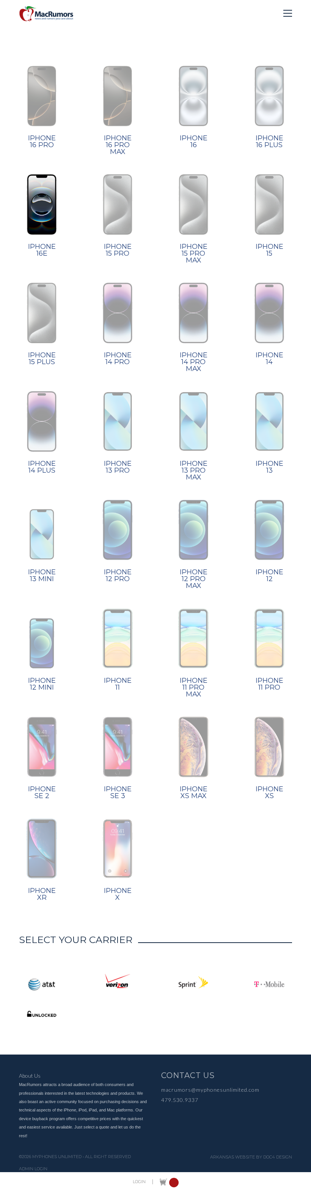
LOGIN (139, 1182)
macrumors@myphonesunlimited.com (210, 1089)
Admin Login (33, 1169)
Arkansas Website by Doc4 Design (251, 1157)
